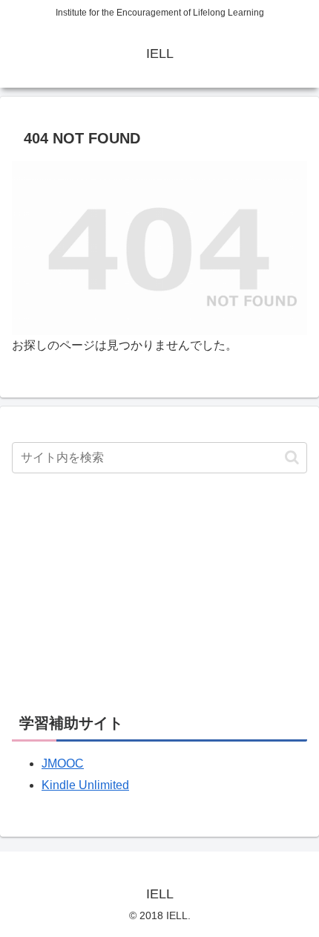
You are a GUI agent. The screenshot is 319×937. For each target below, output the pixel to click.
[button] (292, 457)
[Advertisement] (123, 590)
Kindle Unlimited (85, 785)
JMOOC (63, 763)
